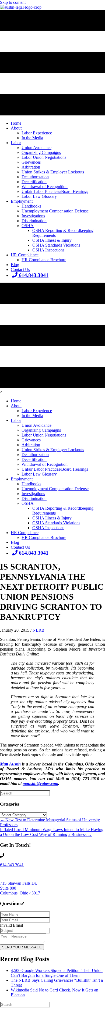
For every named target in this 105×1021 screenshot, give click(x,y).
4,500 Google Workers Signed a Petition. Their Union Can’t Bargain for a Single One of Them (57, 973)
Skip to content (13, 2)
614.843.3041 (12, 864)
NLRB (38, 630)
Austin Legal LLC (44, 1014)
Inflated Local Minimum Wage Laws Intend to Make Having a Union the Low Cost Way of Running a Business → (51, 832)
